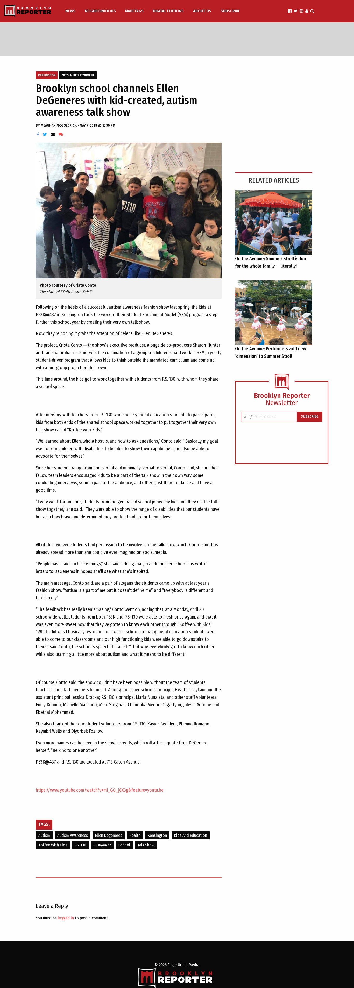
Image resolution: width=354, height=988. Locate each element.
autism (44, 835)
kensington (157, 835)
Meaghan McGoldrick (59, 125)
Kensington (46, 75)
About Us (202, 11)
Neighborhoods (100, 11)
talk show (145, 844)
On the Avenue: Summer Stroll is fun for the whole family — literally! (270, 262)
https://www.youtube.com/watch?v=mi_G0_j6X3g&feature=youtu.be (100, 790)
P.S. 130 (80, 844)
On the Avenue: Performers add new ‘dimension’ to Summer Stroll (270, 352)
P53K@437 (102, 844)
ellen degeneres (108, 835)
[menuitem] (71, 11)
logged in (66, 918)
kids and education (190, 835)
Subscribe (230, 11)
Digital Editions (168, 11)
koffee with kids (52, 844)
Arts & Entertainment (78, 75)
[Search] (312, 11)
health (134, 835)
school (124, 844)
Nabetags (134, 11)
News (70, 11)
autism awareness (72, 835)
